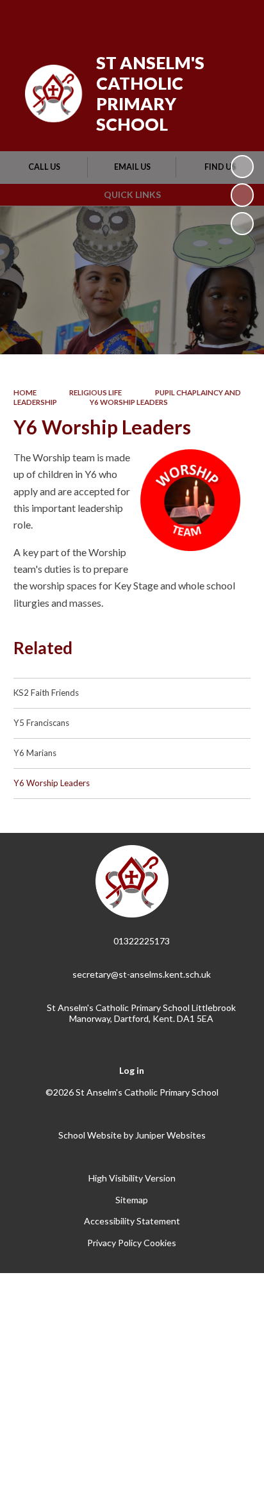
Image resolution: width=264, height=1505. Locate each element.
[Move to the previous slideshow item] (242, 194)
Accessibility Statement (132, 1220)
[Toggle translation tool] (172, 18)
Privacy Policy (114, 1242)
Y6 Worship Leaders (129, 402)
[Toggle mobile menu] (238, 18)
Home (25, 392)
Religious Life (95, 392)
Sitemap (131, 1199)
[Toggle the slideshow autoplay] (242, 166)
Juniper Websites (170, 1135)
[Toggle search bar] (204, 18)
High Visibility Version (132, 1177)
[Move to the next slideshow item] (242, 223)
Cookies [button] (160, 1242)
